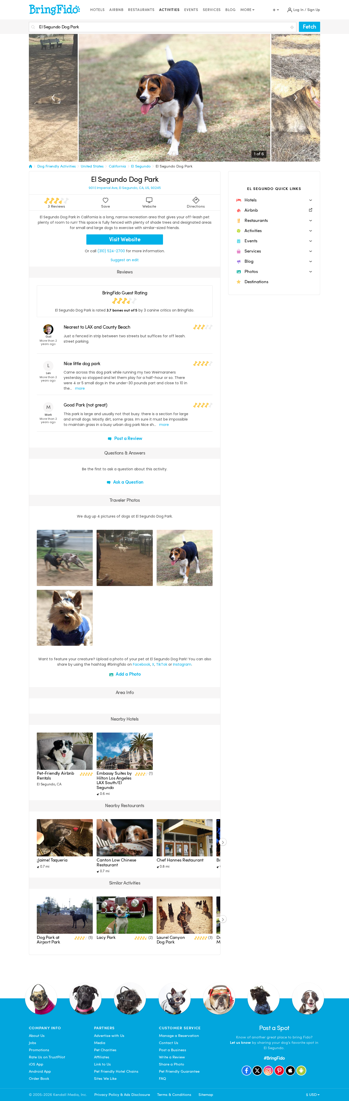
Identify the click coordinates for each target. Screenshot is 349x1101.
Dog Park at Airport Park (48, 940)
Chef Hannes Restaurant (180, 860)
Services (212, 10)
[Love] (41, 581)
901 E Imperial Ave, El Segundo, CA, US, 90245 (125, 188)
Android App (40, 1071)
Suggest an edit (125, 259)
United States (92, 166)
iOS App (36, 1064)
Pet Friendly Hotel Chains (116, 1071)
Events (191, 10)
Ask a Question (127, 482)
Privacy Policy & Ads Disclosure (122, 1094)
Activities (169, 10)
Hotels (97, 10)
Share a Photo (171, 1064)
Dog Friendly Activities (56, 166)
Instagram (182, 664)
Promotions (39, 1049)
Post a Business (172, 1049)
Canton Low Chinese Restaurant (116, 862)
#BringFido (274, 1058)
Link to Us (102, 1064)
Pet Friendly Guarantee (179, 1071)
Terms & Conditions (174, 1094)
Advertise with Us (109, 1035)
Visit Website (125, 239)
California (117, 166)
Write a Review (172, 1057)
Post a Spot (274, 1028)
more (80, 388)
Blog (230, 10)
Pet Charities (105, 1049)
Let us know (240, 1042)
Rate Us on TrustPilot (47, 1057)
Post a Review (128, 438)
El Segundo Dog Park (174, 166)
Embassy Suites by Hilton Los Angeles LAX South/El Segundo (114, 780)
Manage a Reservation (179, 1035)
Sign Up (313, 10)
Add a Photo (128, 674)
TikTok (161, 664)
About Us (37, 1035)
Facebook (141, 664)
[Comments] (49, 581)
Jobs (32, 1042)
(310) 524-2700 (111, 251)
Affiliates (101, 1057)
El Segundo (141, 166)
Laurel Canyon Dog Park (171, 940)
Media (99, 1042)
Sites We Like (105, 1078)
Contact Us (168, 1042)
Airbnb (116, 10)
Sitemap (206, 1094)
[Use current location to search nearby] (292, 27)
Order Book (39, 1078)
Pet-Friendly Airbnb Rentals (55, 776)
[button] (274, 200)
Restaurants (141, 10)
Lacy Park (106, 937)
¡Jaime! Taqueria (52, 860)
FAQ (162, 1078)
